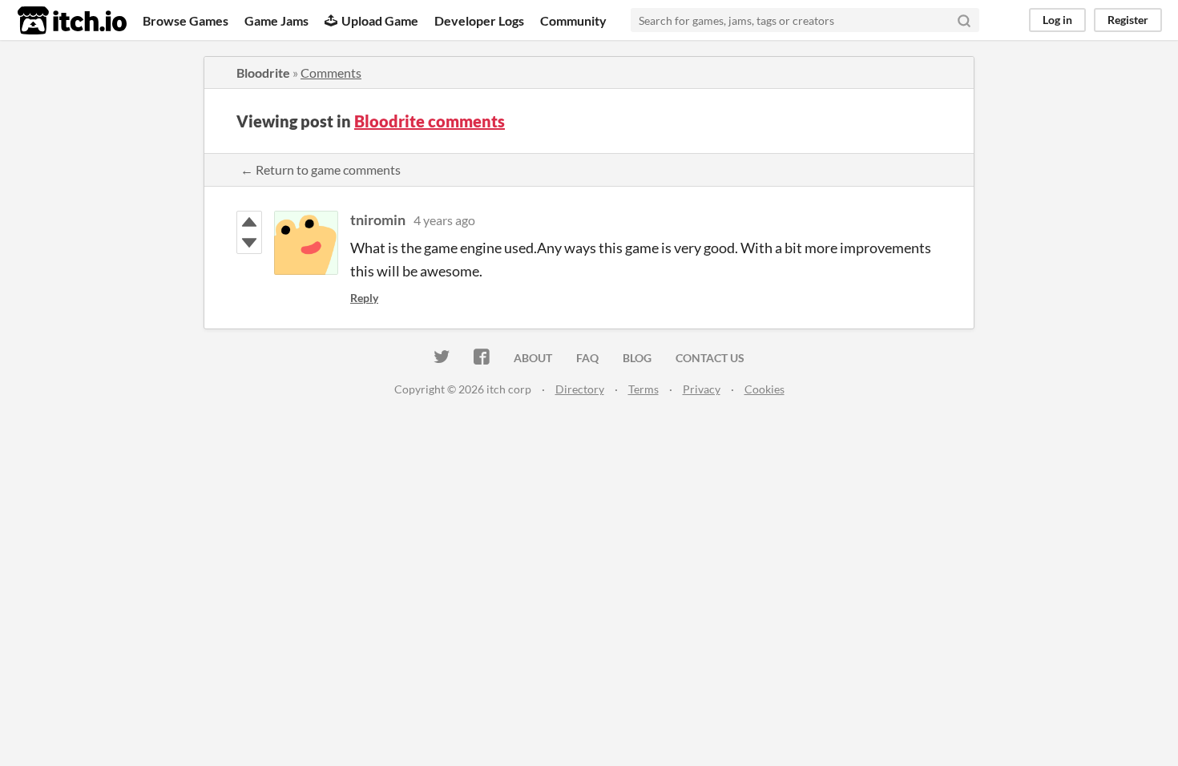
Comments (331, 72)
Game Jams (276, 20)
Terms (643, 389)
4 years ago (444, 220)
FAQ (587, 358)
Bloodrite (263, 72)
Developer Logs (479, 20)
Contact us (710, 358)
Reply (364, 297)
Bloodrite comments (429, 121)
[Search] (964, 20)
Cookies (764, 389)
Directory (579, 389)
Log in (1057, 19)
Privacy (701, 389)
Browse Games (185, 20)
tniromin (377, 219)
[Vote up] (249, 222)
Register (1127, 19)
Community (573, 20)
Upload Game (379, 20)
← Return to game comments (320, 169)
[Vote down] (249, 242)
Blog (637, 358)
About (533, 358)
